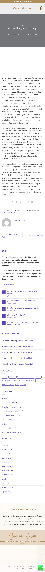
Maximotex (6, 341)
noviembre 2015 (8, 475)
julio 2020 (5, 462)
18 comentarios (13, 317)
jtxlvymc (5, 358)
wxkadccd (6, 347)
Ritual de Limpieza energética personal (22, 308)
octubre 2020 (7, 449)
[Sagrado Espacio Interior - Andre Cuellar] (22, 8)
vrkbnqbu (6, 364)
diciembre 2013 (8, 488)
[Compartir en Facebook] (16, 202)
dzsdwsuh (6, 352)
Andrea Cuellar (31, 34)
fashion (4, 212)
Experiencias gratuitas (23, 568)
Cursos (33, 567)
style (8, 212)
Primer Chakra (30, 380)
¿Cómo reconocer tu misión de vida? (22, 301)
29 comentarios (14, 310)
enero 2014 (6, 483)
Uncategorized (8, 428)
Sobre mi (11, 567)
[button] (3, 8)
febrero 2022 (7, 445)
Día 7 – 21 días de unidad (23, 341)
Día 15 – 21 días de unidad (23, 347)
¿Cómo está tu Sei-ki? (16, 315)
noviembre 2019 (8, 471)
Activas (4, 377)
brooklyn (37, 210)
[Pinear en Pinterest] (28, 202)
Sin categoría (7, 420)
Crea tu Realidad (8, 403)
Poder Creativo (18, 380)
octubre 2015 (7, 479)
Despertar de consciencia (25, 377)
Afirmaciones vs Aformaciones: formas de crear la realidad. (24, 323)
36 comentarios (14, 296)
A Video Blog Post (36, 236)
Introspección (6, 380)
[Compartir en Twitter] (20, 202)
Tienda (19, 567)
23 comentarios (15, 327)
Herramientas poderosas (12, 411)
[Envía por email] (24, 202)
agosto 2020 (7, 458)
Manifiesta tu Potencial (11, 415)
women (13, 212)
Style (22, 25)
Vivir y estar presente (10, 432)
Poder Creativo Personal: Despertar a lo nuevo (23, 292)
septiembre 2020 (8, 454)
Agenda (26, 567)
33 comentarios (14, 303)
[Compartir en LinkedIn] (32, 202)
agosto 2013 (6, 492)
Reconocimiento (7, 384)
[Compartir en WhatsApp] (12, 202)
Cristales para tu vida (10, 407)
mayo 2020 (6, 466)
